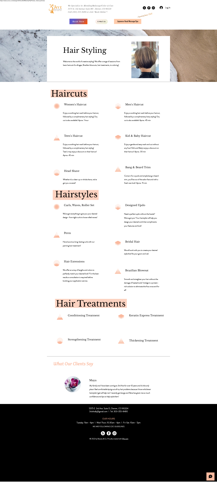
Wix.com (125, 438)
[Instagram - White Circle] (114, 433)
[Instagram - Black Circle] (153, 7)
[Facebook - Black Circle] (148, 7)
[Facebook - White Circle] (109, 433)
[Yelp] (144, 7)
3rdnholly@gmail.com (98, 411)
